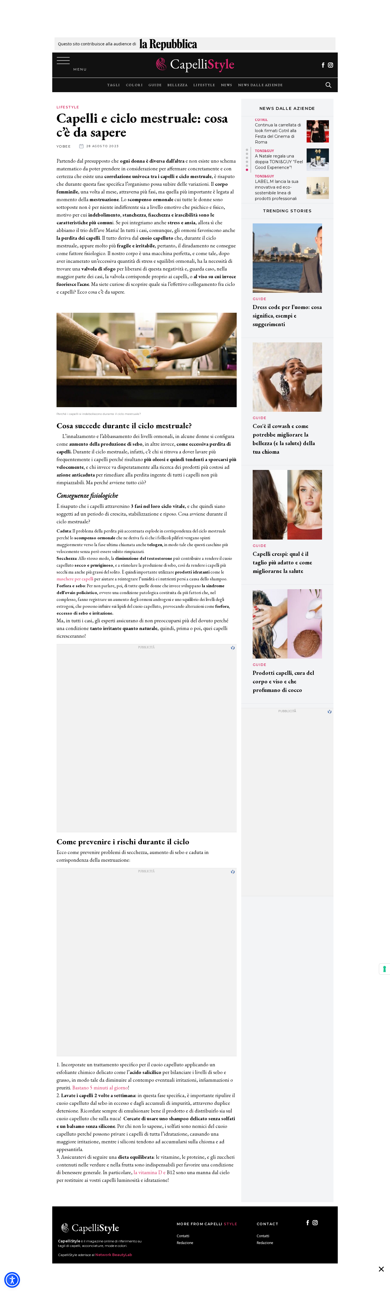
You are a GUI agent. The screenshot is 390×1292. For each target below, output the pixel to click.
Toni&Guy (264, 150)
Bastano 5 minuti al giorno (100, 1087)
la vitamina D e (150, 1172)
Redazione (185, 1242)
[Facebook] (323, 65)
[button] (247, 150)
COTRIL (261, 119)
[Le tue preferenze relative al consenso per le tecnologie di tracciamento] (384, 969)
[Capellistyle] (195, 65)
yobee (64, 146)
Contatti (183, 1236)
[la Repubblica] (168, 43)
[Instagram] (330, 65)
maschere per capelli (75, 579)
